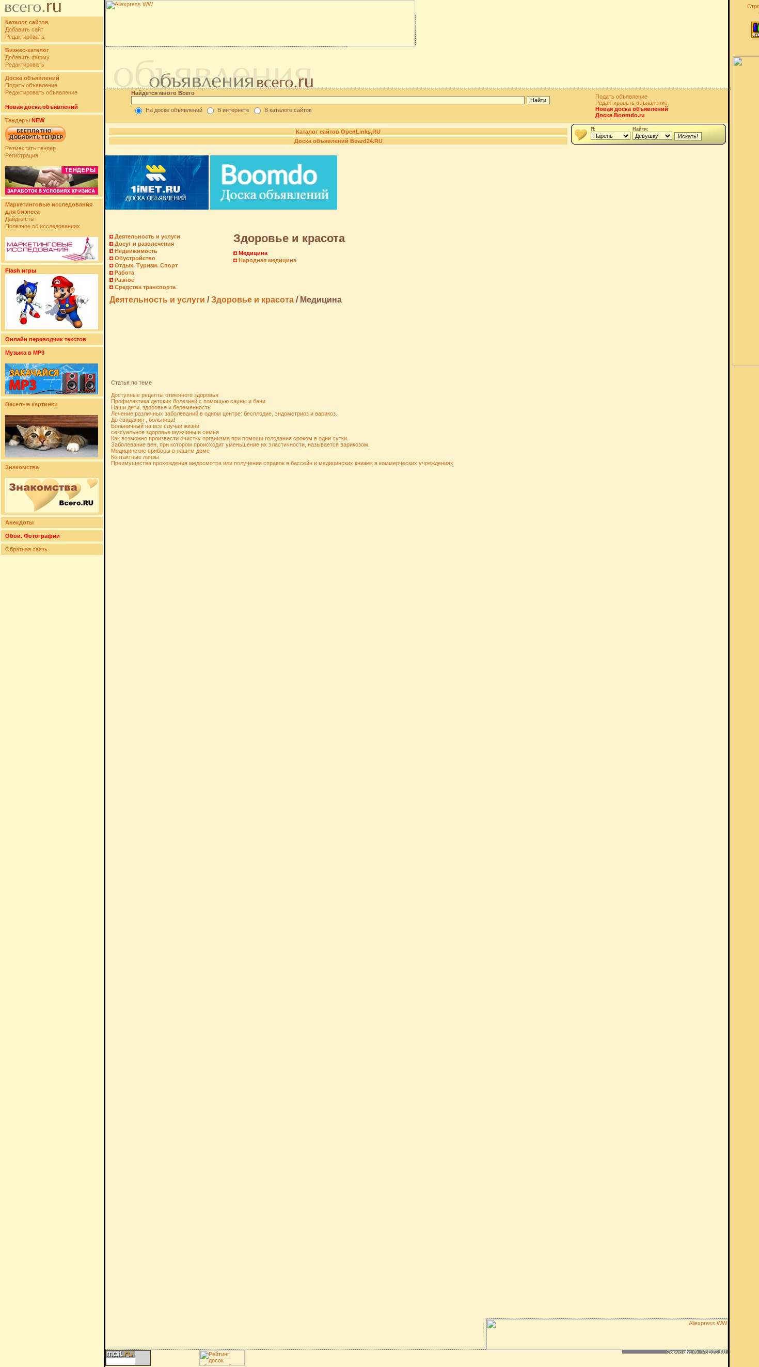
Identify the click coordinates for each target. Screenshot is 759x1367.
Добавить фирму (27, 57)
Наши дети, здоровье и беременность (161, 407)
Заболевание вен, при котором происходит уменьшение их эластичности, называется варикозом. (240, 444)
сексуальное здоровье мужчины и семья (165, 432)
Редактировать (24, 37)
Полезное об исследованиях (42, 226)
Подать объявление (31, 85)
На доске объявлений (174, 110)
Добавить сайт (24, 29)
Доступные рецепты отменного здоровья (164, 395)
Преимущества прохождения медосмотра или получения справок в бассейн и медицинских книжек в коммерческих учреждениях (282, 463)
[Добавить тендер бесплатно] (35, 142)
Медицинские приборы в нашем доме (160, 451)
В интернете (233, 110)
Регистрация (21, 155)
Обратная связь (26, 549)
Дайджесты (20, 219)
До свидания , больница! (143, 420)
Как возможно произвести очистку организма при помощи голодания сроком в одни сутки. (230, 438)
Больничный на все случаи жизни (155, 426)
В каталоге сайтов (288, 110)
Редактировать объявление (41, 92)
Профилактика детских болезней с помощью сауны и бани (188, 401)
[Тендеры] (51, 192)
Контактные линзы (135, 457)
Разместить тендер (30, 148)
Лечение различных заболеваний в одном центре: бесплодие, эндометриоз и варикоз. (224, 413)
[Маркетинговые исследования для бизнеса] (51, 259)
